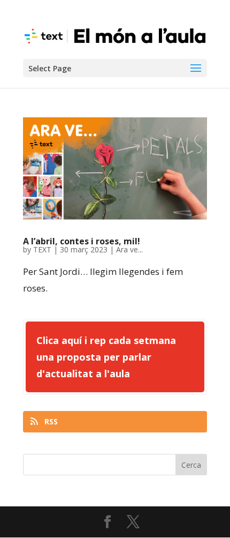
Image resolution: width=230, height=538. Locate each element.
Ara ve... (129, 249)
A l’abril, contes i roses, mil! (81, 241)
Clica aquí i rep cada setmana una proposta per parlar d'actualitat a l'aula (106, 356)
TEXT (42, 249)
